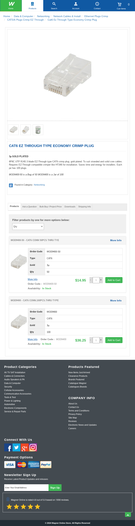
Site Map (72, 418)
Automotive (9, 404)
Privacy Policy (75, 414)
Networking (39, 185)
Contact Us (73, 407)
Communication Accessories (17, 394)
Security (8, 387)
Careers (72, 428)
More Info (116, 240)
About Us (72, 403)
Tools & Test (10, 397)
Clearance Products (77, 376)
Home (10, 8)
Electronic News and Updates (82, 425)
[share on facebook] (8, 447)
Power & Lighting (12, 401)
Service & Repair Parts (15, 411)
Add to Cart (114, 280)
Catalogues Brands (77, 387)
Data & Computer (12, 383)
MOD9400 (60, 339)
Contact (97, 8)
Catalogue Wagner (77, 383)
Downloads (70, 206)
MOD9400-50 (50, 284)
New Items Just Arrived (79, 372)
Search (54, 8)
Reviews (72, 421)
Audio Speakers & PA (14, 379)
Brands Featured (76, 379)
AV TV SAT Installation (14, 372)
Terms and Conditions (78, 410)
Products (32, 8)
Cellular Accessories (14, 390)
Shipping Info (84, 206)
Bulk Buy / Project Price (51, 206)
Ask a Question (29, 206)
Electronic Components (15, 408)
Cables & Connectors (14, 376)
